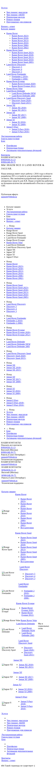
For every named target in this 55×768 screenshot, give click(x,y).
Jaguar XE (10, 105)
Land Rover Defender (15, 91)
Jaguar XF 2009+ (19, 117)
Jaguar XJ (10, 120)
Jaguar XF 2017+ (19, 115)
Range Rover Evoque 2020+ (24, 84)
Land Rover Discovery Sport (18, 98)
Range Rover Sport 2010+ (23, 60)
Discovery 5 (17, 67)
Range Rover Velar (14, 88)
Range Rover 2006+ (20, 45)
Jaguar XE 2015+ (19, 110)
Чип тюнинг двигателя (16, 12)
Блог (3, 141)
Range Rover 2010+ (20, 43)
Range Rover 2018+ (20, 38)
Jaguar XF (10, 112)
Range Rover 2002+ (20, 48)
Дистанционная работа (11, 136)
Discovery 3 (17, 72)
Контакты (5, 155)
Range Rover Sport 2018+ (23, 55)
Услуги (4, 8)
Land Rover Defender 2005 (23, 96)
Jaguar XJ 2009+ (19, 124)
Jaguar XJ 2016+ (19, 122)
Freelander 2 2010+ (20, 76)
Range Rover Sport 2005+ (23, 62)
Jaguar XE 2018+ (19, 108)
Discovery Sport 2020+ (22, 100)
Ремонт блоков (13, 19)
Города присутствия (10, 139)
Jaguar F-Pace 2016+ (21, 132)
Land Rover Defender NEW (24, 93)
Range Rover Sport (14, 50)
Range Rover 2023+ (20, 36)
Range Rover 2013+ (20, 40)
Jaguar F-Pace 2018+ (21, 129)
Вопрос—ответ (8, 26)
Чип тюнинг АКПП (15, 15)
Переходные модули (15, 17)
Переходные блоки (15, 148)
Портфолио (11, 145)
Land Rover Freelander (16, 74)
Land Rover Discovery (16, 64)
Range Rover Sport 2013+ (23, 57)
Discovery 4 (17, 69)
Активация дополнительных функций (23, 150)
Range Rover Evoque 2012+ (24, 86)
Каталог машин (8, 29)
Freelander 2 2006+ (20, 79)
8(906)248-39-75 (8, 162)
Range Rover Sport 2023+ (23, 52)
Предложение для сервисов (18, 22)
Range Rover (12, 33)
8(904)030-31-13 (8, 160)
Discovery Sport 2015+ (22, 103)
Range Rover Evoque (15, 81)
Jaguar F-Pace (12, 127)
